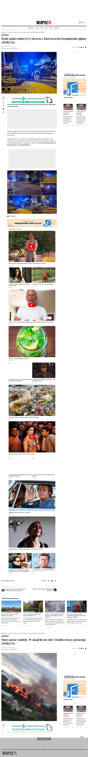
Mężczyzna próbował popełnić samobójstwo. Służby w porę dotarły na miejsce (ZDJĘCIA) (76, 615)
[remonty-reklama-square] (75, 83)
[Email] (81, 47)
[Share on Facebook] (3, 102)
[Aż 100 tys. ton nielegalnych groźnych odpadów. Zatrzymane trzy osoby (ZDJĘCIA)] (55, 606)
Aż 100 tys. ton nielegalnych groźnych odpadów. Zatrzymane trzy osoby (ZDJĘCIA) (54, 615)
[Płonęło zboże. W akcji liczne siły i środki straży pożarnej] (11, 606)
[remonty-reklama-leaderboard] (32, 223)
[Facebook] (80, 22)
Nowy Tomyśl (5, 34)
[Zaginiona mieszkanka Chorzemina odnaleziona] (68, 107)
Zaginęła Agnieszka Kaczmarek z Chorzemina (80, 113)
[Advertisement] (41, 9)
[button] (2, 22)
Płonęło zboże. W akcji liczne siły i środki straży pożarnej (10, 614)
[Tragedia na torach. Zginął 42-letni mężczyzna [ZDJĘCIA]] (33, 606)
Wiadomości (32, 611)
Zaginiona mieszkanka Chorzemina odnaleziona (68, 113)
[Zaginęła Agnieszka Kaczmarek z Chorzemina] (81, 107)
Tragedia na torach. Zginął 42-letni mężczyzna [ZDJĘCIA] (32, 614)
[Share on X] (79, 47)
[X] (82, 22)
